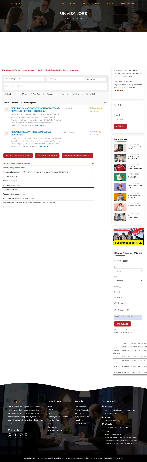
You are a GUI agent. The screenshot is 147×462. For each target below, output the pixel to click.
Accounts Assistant (10, 190)
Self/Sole (125, 316)
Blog (97, 3)
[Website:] (103, 424)
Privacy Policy (108, 458)
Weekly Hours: (119, 303)
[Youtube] (10, 435)
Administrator (8, 207)
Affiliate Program (55, 430)
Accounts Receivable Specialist (15, 194)
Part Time (36, 94)
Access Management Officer (14, 168)
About (72, 3)
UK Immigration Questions (58, 417)
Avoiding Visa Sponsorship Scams (135, 167)
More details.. (39, 125)
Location (118, 115)
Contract (10, 94)
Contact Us (52, 427)
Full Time (23, 94)
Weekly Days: (119, 310)
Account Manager (10, 181)
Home (63, 3)
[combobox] (96, 79)
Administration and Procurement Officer (18, 198)
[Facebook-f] (15, 435)
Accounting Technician (12, 185)
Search (85, 3)
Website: (108, 424)
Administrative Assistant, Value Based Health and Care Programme (29, 203)
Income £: (118, 261)
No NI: (116, 292)
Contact (110, 3)
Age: (115, 277)
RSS (105, 103)
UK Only (92, 94)
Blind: (116, 287)
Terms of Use (118, 458)
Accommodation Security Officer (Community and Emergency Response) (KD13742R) (35, 172)
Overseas (79, 94)
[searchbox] (56, 86)
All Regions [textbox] (91, 79)
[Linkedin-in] (26, 435)
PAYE (118, 316)
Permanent (50, 94)
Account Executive (10, 176)
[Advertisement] (73, 49)
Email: (107, 431)
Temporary (65, 94)
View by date (12, 98)
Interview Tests (54, 420)
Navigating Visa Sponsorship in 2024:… (133, 217)
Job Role (118, 105)
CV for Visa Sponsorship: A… (134, 177)
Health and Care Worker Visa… (134, 196)
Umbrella (134, 316)
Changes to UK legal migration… (134, 157)
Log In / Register (126, 3)
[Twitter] (21, 435)
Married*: (118, 297)
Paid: (116, 267)
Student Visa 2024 (134, 206)
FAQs (50, 413)
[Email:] (103, 431)
